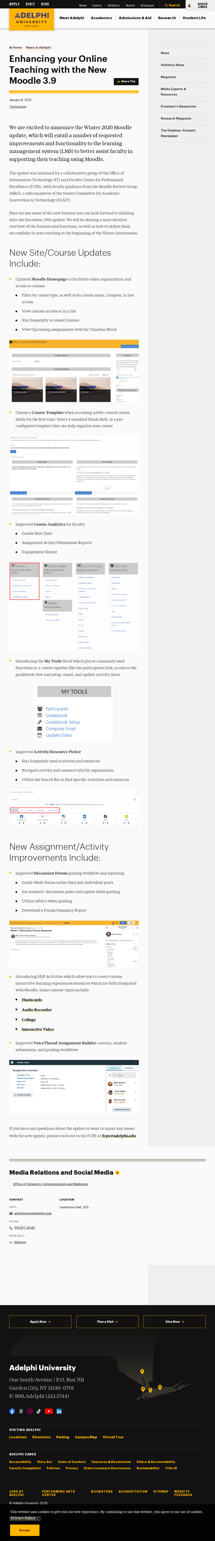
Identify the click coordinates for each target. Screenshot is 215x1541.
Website (20, 1242)
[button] (173, 5)
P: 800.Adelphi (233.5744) (39, 1396)
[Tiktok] (38, 1411)
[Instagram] (30, 1411)
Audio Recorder (37, 1009)
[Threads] (21, 1411)
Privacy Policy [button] (23, 1517)
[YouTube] (49, 1411)
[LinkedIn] (59, 1411)
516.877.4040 (24, 1227)
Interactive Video (38, 1029)
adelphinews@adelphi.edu (33, 1213)
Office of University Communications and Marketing (50, 1184)
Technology (17, 106)
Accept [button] (24, 1530)
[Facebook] (12, 1411)
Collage (29, 1019)
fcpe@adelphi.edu (119, 1135)
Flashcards (32, 999)
